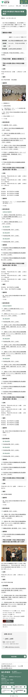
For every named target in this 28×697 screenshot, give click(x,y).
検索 (22, 3)
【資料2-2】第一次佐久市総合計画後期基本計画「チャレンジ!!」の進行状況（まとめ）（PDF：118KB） (13, 353)
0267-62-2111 (5, 679)
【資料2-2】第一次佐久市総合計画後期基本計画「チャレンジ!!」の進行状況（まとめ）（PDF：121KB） (13, 373)
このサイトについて (6, 664)
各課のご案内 (18, 687)
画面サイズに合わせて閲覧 (16, 37)
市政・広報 (18, 5)
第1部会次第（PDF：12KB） (11, 321)
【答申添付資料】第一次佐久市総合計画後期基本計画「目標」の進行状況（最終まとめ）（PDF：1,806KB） (14, 597)
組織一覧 (4, 687)
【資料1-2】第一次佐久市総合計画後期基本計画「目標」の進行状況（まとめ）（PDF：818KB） (13, 326)
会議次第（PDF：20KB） (10, 125)
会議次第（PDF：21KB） (10, 511)
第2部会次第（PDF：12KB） (11, 341)
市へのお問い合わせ (6, 668)
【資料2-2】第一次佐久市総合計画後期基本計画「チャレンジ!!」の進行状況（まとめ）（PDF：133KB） (13, 333)
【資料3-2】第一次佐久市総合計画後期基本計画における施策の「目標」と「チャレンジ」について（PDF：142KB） (13, 147)
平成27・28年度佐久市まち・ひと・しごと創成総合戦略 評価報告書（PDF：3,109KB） (13, 154)
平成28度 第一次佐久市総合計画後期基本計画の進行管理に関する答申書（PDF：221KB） (13, 590)
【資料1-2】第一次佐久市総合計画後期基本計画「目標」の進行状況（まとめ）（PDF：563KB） (13, 346)
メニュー (26, 3)
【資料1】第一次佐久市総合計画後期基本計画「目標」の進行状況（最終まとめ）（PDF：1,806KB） (13, 516)
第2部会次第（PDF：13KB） (11, 235)
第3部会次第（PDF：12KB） (11, 361)
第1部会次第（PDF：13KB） (11, 229)
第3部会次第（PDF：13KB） (11, 241)
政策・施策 (25, 5)
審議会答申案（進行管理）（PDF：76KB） (15, 528)
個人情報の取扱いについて (8, 666)
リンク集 (20, 666)
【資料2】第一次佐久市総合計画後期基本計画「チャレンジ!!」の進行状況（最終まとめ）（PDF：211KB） (13, 523)
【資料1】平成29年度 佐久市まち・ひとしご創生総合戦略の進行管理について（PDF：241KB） (13, 216)
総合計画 (14, 656)
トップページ (11, 5)
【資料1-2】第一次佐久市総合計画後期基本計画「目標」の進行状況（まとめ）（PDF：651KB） (13, 366)
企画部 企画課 (9, 638)
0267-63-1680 (5, 683)
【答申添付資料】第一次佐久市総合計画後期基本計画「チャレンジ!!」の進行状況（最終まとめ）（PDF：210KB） (14, 604)
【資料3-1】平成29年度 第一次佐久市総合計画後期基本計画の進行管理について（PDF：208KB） (13, 140)
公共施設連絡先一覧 (19, 691)
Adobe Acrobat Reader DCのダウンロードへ (13, 625)
